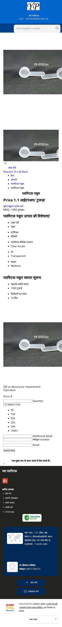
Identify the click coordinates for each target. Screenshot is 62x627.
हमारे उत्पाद (9, 502)
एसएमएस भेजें (33, 591)
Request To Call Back (15, 171)
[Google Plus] (5, 482)
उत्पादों (14, 179)
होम (12, 175)
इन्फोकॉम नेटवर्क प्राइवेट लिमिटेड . (31, 607)
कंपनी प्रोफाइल (11, 497)
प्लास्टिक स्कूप (17, 183)
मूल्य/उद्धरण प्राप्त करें (13, 206)
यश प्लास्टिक (33, 17)
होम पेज (8, 493)
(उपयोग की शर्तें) (52, 604)
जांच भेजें (11, 167)
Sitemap (9, 511)
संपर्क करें (9, 507)
